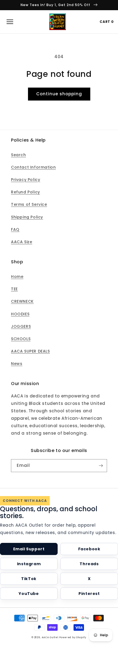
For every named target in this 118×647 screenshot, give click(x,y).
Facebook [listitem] (89, 549)
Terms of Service (29, 204)
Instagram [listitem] (29, 564)
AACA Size (21, 242)
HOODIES (20, 314)
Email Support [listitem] (29, 549)
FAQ (15, 229)
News (16, 363)
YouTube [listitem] (29, 593)
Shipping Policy (27, 217)
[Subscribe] (101, 465)
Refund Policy (25, 192)
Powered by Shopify (72, 637)
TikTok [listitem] (28, 578)
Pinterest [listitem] (89, 593)
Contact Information (33, 167)
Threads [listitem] (89, 564)
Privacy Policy (25, 179)
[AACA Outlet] (57, 21)
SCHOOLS (20, 339)
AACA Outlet (50, 637)
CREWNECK (22, 301)
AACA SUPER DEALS (30, 351)
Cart (107, 21)
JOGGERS (21, 326)
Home (17, 276)
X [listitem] (89, 578)
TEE (14, 289)
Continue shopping (59, 94)
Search (18, 155)
